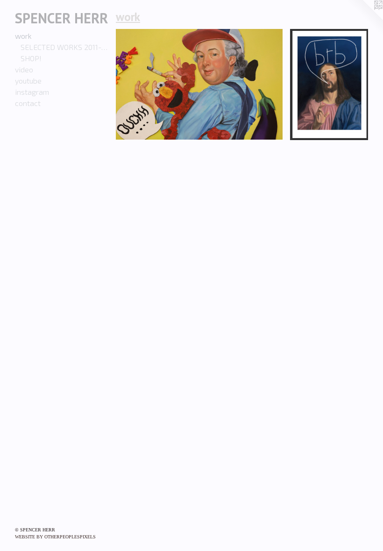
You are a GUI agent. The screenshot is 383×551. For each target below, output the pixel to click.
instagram (32, 91)
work (23, 35)
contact (28, 103)
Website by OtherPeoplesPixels (55, 536)
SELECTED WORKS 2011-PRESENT (64, 46)
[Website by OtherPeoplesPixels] (364, 18)
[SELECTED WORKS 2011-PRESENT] (199, 84)
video (24, 69)
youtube (28, 80)
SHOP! (31, 58)
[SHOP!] (329, 85)
